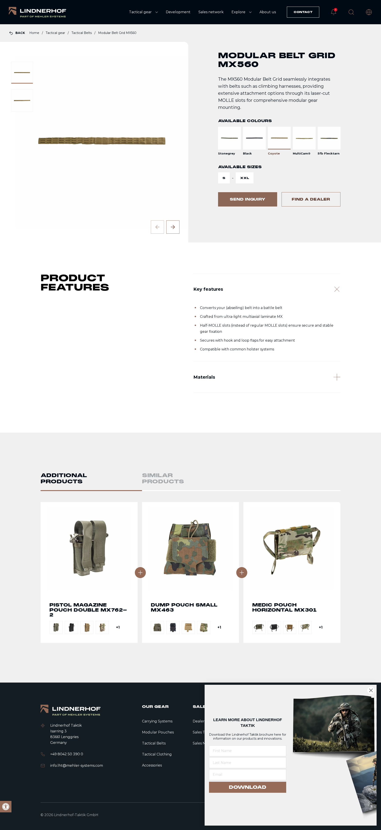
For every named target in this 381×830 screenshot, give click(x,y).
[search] (351, 12)
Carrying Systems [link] (157, 721)
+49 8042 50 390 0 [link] (66, 754)
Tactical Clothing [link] (157, 754)
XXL (244, 178)
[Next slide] (172, 227)
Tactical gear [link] (56, 33)
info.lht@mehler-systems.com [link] (76, 765)
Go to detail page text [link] (89, 572)
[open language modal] (369, 12)
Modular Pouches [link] (158, 732)
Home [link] (34, 33)
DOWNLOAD (247, 787)
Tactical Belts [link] (82, 33)
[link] (37, 12)
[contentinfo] (190, 133)
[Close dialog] (371, 690)
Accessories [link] (152, 765)
